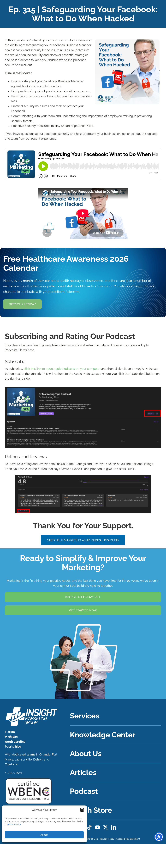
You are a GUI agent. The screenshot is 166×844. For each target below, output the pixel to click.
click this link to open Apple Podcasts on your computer (62, 368)
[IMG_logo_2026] (31, 708)
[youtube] (97, 827)
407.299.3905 (14, 772)
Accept (44, 834)
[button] (82, 809)
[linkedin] (113, 827)
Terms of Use (91, 839)
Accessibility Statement (128, 839)
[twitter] (105, 827)
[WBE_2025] (28, 779)
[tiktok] (89, 827)
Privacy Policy (14, 824)
